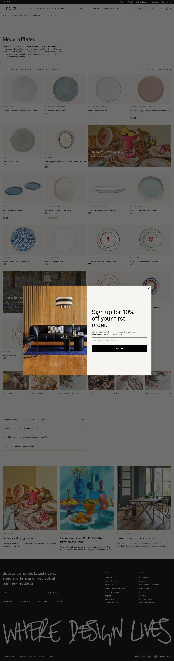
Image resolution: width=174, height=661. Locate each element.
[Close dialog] (148, 288)
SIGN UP (119, 348)
